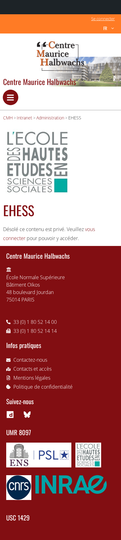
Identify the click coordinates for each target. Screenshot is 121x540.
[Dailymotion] (10, 414)
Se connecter (103, 18)
